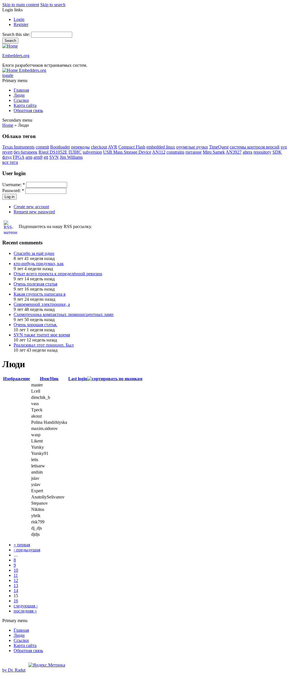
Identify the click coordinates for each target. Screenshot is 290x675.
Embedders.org (15, 55)
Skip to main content (20, 4)
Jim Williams (71, 157)
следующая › (26, 605)
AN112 (158, 152)
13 (16, 585)
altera (247, 152)
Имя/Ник (49, 378)
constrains (175, 152)
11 (16, 575)
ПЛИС (75, 152)
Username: (13, 184)
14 (16, 590)
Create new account (31, 206)
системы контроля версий (255, 147)
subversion (92, 152)
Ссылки (21, 100)
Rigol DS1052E (53, 152)
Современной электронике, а (42, 304)
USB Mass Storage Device (127, 152)
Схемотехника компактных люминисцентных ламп (64, 314)
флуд (7, 157)
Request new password (34, 211)
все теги (10, 162)
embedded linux (160, 147)
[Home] (10, 46)
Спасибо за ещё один (34, 253)
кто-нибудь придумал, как (39, 263)
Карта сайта (25, 105)
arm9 (37, 157)
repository (262, 152)
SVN (54, 157)
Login (19, 19)
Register (21, 24)
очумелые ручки (192, 147)
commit (42, 147)
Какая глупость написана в (40, 294)
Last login (77, 378)
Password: (13, 190)
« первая (22, 544)
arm (28, 157)
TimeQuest (219, 147)
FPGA (18, 157)
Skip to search (52, 4)
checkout (99, 147)
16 (16, 600)
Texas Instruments (18, 147)
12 (16, 580)
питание (193, 152)
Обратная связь (28, 110)
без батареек (25, 152)
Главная (21, 90)
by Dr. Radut (13, 670)
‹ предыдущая (27, 549)
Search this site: (16, 34)
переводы (80, 147)
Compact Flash (131, 147)
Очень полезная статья (35, 283)
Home (7, 125)
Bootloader (60, 147)
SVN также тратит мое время (42, 334)
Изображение (16, 378)
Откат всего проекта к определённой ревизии (58, 273)
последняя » (25, 611)
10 (16, 570)
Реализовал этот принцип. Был (44, 345)
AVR (112, 147)
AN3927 (234, 152)
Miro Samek (214, 152)
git (46, 157)
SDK (277, 152)
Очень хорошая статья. (35, 324)
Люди (19, 95)
